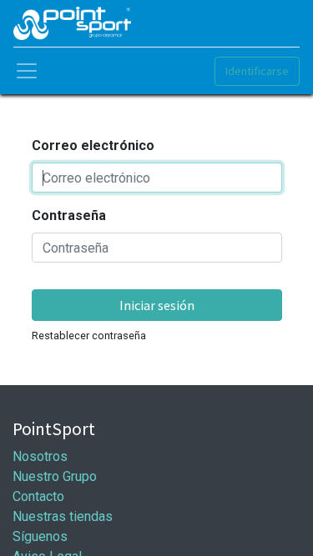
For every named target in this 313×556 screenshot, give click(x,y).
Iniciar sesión (156, 305)
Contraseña (69, 215)
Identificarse (257, 70)
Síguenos (40, 536)
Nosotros (40, 456)
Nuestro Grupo (55, 476)
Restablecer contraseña (89, 335)
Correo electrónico (93, 145)
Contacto (38, 496)
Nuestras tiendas (63, 516)
